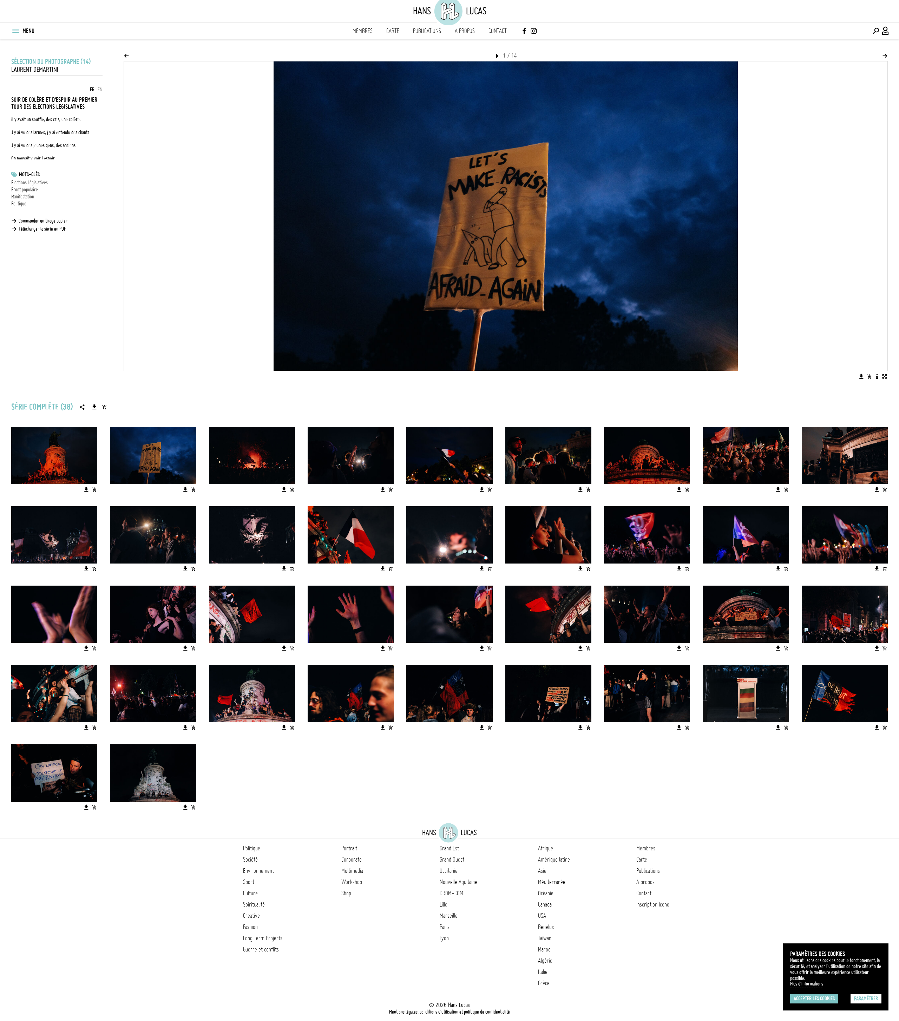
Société (250, 859)
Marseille (449, 915)
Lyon (444, 938)
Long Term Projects (262, 938)
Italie (542, 971)
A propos (465, 30)
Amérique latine (554, 859)
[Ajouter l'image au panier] (869, 376)
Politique (18, 203)
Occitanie (449, 870)
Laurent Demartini (34, 70)
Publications (427, 30)
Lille (443, 904)
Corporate (351, 859)
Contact (497, 30)
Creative (251, 915)
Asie (542, 870)
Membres (363, 30)
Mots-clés (29, 174)
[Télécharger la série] (94, 407)
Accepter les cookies (814, 998)
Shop (346, 893)
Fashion (250, 926)
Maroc (544, 949)
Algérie (545, 960)
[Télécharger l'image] (861, 376)
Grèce (544, 983)
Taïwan (544, 938)
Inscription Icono (652, 904)
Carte (392, 30)
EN (100, 89)
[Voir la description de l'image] (877, 376)
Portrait (349, 848)
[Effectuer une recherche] (876, 31)
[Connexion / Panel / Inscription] (886, 31)
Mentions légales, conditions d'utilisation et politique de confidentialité (449, 1012)
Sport (248, 881)
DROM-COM (451, 893)
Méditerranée (551, 881)
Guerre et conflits (261, 949)
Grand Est (449, 848)
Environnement (258, 870)
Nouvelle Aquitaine (458, 881)
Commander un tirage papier (43, 221)
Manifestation (22, 196)
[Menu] (15, 31)
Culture (250, 893)
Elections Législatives (29, 182)
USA (542, 915)
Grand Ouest (452, 859)
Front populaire (24, 189)
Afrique (545, 848)
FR (92, 89)
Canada (545, 904)
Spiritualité (254, 904)
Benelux (546, 926)
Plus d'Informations (806, 984)
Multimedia (352, 870)
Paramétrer (866, 998)
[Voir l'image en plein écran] (884, 376)
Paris (445, 926)
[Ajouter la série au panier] (104, 407)
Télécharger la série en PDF (42, 229)
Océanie (545, 893)
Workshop (351, 881)
